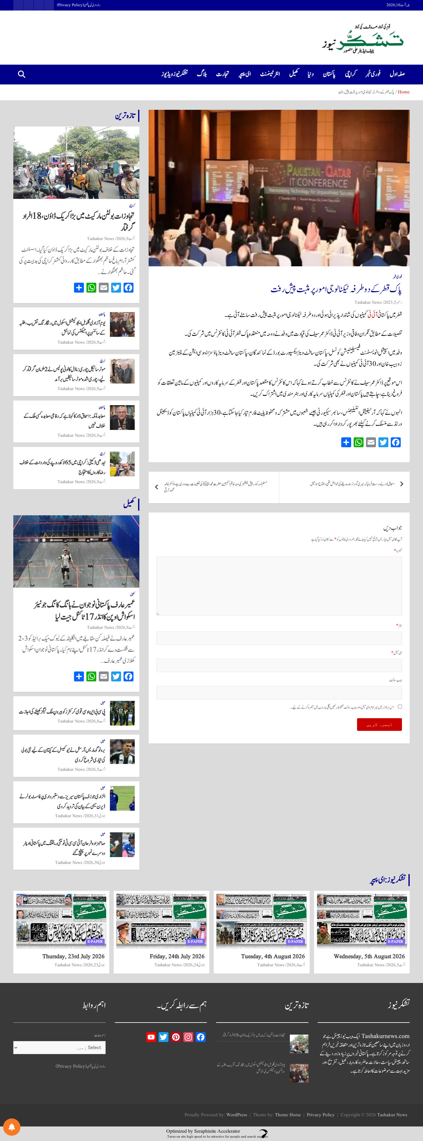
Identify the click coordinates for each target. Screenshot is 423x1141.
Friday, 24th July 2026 (177, 957)
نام (399, 626)
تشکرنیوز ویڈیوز (174, 74)
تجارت (222, 74)
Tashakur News (368, 302)
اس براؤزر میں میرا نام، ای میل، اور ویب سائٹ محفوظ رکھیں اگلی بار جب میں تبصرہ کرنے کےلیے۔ (342, 707)
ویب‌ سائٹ (395, 680)
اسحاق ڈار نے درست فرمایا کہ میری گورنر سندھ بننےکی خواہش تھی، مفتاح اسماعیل (352, 484)
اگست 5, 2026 (96, 769)
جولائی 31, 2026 (95, 816)
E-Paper (395, 941)
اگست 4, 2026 (296, 965)
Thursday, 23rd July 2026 (73, 957)
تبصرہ (398, 551)
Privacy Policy (321, 1115)
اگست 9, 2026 (125, 239)
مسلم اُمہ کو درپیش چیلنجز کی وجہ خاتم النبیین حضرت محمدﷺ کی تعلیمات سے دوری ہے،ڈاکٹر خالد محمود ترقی (215, 487)
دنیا (311, 74)
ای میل (396, 653)
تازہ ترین (125, 115)
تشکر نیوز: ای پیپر (387, 879)
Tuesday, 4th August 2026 (273, 957)
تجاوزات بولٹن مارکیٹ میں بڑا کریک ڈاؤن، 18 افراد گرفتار (79, 222)
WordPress (236, 1115)
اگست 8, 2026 (96, 721)
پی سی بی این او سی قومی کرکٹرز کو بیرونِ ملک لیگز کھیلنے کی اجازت (62, 712)
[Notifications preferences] (11, 1127)
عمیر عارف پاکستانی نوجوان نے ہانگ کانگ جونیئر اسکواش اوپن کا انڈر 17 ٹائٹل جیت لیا (84, 611)
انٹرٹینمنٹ (270, 74)
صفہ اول (397, 74)
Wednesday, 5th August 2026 (369, 957)
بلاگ (202, 74)
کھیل (294, 74)
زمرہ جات (100, 1035)
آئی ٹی (372, 315)
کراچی (350, 74)
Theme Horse (288, 1115)
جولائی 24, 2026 (194, 965)
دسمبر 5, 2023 (393, 302)
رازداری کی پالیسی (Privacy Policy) (78, 5)
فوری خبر (373, 74)
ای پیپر (245, 74)
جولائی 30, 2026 (95, 863)
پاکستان (329, 74)
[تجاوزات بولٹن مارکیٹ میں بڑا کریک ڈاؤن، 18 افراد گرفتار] (299, 1044)
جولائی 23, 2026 (94, 965)
